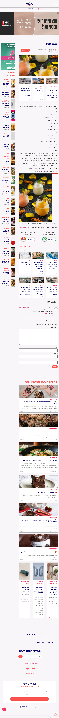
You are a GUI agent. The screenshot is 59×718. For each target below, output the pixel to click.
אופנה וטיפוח (38, 639)
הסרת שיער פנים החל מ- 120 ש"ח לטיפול (25, 264)
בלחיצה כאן (23, 227)
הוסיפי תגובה (25, 50)
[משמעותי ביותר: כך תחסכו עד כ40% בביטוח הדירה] (38, 81)
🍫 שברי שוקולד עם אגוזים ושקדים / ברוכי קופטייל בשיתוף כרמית (40, 402)
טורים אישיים (17, 639)
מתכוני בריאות (5, 217)
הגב (52, 315)
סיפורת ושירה (50, 642)
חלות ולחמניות (5, 259)
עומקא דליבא (6, 177)
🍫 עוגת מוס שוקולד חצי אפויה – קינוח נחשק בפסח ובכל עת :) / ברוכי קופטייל (38, 521)
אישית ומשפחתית (49, 639)
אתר (56, 360)
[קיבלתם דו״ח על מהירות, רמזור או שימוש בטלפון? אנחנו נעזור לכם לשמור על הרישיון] (25, 280)
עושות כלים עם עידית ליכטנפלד (5, 112)
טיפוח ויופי (6, 228)
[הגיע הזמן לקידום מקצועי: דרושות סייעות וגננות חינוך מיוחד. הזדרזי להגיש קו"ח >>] (38, 255)
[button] (55, 4)
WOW (41, 285)
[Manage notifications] (55, 714)
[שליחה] (19, 657)
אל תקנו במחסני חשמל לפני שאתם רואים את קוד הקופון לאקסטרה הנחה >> (38, 291)
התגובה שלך (54, 327)
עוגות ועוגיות (6, 123)
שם (57, 347)
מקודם (41, 86)
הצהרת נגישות (25, 663)
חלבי (8, 198)
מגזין (24, 639)
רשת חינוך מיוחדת (38, 260)
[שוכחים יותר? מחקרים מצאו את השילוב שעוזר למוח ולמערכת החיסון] (52, 255)
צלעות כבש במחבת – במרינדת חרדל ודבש (44, 432)
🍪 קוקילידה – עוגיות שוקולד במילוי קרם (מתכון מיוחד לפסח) (39, 552)
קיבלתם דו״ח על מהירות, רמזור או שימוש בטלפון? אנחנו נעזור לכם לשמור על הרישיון (25, 291)
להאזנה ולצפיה (40, 642)
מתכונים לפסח (47, 38)
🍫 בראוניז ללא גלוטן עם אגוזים (47, 492)
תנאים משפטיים (34, 663)
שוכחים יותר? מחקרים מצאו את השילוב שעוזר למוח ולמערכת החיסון (52, 266)
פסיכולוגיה (6, 133)
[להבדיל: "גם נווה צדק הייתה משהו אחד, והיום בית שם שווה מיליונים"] (25, 81)
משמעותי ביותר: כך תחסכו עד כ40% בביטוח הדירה (38, 91)
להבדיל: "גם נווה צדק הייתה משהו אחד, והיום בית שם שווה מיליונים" (25, 92)
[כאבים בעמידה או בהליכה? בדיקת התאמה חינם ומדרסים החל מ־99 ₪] (52, 280)
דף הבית (55, 38)
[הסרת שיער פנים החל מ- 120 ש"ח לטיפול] (25, 255)
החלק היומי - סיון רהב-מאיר (5, 100)
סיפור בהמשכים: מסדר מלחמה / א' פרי (5, 156)
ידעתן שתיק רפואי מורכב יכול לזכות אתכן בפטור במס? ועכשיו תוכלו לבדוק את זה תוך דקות (24, 598)
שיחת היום (6, 237)
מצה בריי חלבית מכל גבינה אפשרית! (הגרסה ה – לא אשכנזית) (38, 460)
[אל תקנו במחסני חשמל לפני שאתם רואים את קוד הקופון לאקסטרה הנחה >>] (38, 280)
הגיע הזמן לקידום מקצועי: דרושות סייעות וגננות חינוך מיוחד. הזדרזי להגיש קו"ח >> (38, 267)
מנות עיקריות (6, 90)
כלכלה (7, 142)
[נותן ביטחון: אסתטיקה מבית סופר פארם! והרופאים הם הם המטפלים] (52, 81)
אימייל (56, 353)
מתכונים (30, 639)
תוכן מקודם (50, 617)
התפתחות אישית (6, 80)
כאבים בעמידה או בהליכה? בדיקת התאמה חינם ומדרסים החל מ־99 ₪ (52, 291)
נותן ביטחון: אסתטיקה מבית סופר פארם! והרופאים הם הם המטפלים (52, 94)
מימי (52, 307)
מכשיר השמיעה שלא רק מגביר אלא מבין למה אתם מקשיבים (38, 589)
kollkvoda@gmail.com (28, 673)
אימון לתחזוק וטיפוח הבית (6, 187)
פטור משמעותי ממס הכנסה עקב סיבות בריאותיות (24, 588)
